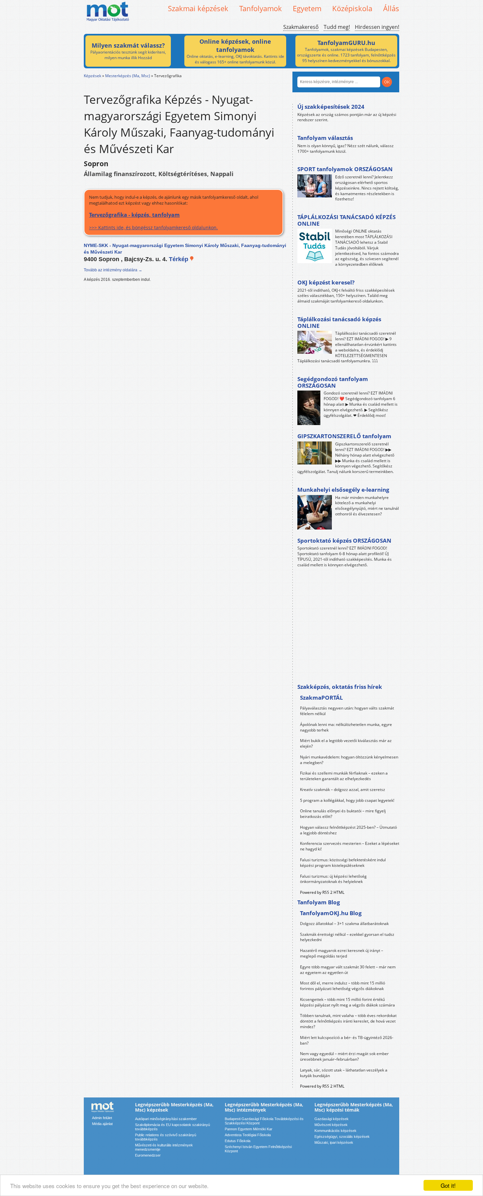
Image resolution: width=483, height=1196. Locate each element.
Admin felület (102, 1118)
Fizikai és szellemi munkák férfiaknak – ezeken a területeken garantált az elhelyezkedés (344, 775)
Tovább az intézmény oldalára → (113, 270)
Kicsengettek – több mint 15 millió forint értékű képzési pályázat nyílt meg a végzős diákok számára (347, 1002)
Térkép (179, 259)
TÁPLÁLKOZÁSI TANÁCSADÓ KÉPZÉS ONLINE (346, 220)
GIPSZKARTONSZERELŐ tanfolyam (344, 436)
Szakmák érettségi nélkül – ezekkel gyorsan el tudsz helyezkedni (347, 937)
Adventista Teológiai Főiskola (248, 1135)
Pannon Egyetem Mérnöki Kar (248, 1129)
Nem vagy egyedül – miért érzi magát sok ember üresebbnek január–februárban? (344, 1056)
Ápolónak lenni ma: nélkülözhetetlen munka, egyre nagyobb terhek (346, 727)
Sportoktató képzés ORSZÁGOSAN (344, 540)
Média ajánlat (102, 1124)
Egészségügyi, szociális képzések (342, 1137)
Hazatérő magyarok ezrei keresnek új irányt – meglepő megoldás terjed (341, 953)
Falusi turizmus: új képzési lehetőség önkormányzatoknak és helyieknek (333, 879)
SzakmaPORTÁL (321, 697)
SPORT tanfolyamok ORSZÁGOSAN (345, 169)
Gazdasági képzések (331, 1119)
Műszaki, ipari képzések (333, 1142)
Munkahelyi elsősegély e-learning (343, 489)
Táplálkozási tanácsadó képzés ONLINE (339, 322)
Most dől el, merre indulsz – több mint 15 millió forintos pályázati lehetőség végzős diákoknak (342, 985)
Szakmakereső (301, 27)
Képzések (92, 76)
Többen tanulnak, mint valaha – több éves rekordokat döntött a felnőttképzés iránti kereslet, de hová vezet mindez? (348, 1021)
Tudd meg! (337, 27)
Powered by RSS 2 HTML (322, 892)
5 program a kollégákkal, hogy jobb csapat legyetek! (347, 800)
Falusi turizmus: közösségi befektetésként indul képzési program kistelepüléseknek (343, 862)
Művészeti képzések (331, 1125)
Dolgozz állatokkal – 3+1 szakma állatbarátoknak (344, 923)
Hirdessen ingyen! (377, 27)
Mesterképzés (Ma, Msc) (127, 76)
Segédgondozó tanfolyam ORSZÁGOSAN (332, 382)
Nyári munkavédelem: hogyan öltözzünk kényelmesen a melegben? (349, 759)
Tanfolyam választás (325, 138)
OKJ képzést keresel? (326, 282)
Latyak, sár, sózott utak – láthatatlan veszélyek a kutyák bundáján (343, 1072)
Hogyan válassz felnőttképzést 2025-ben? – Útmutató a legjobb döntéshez (348, 830)
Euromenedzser (148, 1155)
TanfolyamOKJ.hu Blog (331, 913)
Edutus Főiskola (237, 1141)
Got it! (448, 1185)
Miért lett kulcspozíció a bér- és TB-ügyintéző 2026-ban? (346, 1040)
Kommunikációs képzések (335, 1131)
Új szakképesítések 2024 (330, 106)
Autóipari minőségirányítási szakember (166, 1119)
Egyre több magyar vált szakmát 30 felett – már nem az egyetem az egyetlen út (348, 969)
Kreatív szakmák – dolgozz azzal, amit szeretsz (342, 789)
